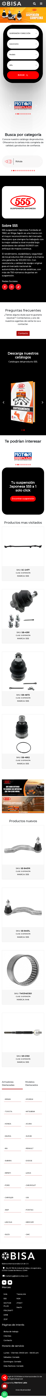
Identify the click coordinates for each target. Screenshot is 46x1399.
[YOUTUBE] (10, 1282)
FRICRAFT (8, 1310)
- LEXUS (28, 1173)
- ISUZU (7, 1234)
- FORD (7, 1185)
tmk (5, 1294)
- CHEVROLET (30, 1185)
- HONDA (7, 1124)
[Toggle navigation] (41, 4)
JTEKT (19, 1303)
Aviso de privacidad (23, 1390)
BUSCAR (21, 75)
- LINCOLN (8, 1222)
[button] (10, 105)
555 (5, 1298)
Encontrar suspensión (23, 498)
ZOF (6, 1319)
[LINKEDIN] (4, 1282)
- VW (27, 1198)
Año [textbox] (11, 65)
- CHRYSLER (8, 1198)
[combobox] (23, 33)
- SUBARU (8, 1161)
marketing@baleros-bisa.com (16, 1276)
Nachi (19, 1307)
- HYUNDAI (29, 1099)
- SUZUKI (28, 1136)
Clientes (7, 1336)
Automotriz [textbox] (14, 44)
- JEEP (6, 1210)
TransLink (21, 1294)
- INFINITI (7, 1173)
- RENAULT (29, 1148)
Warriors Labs (20, 1383)
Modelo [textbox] (12, 55)
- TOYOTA (8, 1111)
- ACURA (28, 1124)
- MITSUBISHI (30, 1111)
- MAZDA (7, 1136)
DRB (6, 1315)
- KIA (6, 1148)
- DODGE (28, 1161)
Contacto (23, 333)
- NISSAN (7, 1099)
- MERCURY (29, 1222)
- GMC (27, 1234)
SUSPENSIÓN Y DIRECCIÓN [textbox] (19, 33)
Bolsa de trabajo (11, 1331)
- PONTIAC (29, 1210)
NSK (18, 1298)
